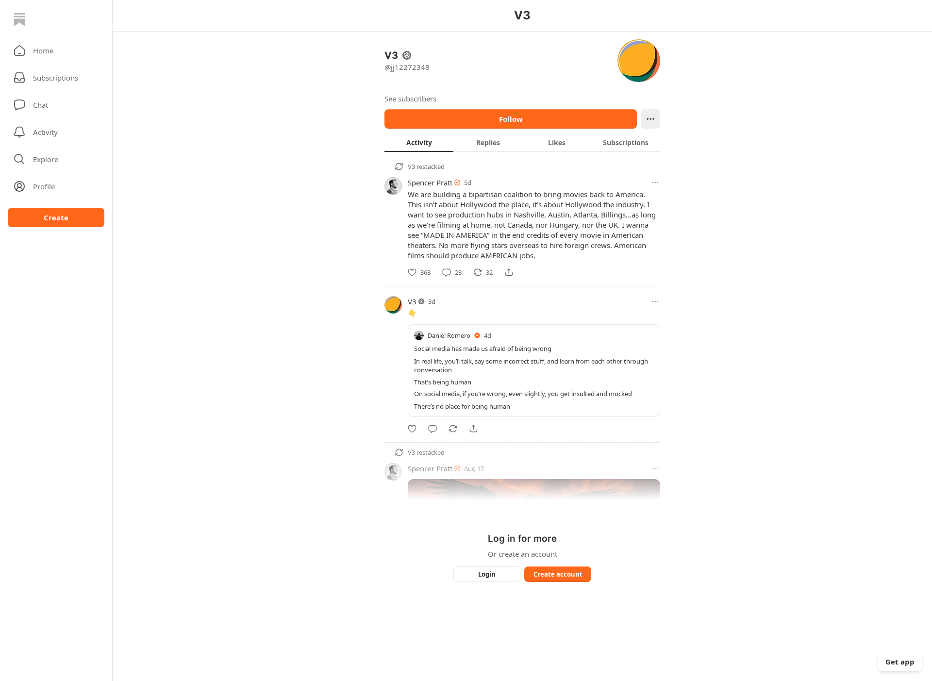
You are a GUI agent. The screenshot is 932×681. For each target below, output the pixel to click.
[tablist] (522, 142)
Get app (900, 661)
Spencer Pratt (430, 182)
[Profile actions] (650, 119)
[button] (56, 50)
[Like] (412, 428)
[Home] (19, 19)
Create (56, 217)
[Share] (508, 272)
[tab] (418, 142)
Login (487, 574)
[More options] (655, 182)
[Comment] (432, 428)
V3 (411, 166)
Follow (511, 119)
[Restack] (453, 428)
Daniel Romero (449, 335)
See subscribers (410, 98)
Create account (557, 574)
